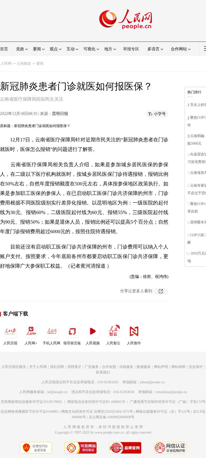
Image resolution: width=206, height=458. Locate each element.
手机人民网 (51, 343)
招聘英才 (74, 367)
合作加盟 (109, 367)
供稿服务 (126, 367)
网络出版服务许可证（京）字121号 (163, 411)
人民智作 (134, 343)
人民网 (6, 63)
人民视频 (93, 343)
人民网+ (31, 343)
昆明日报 (60, 113)
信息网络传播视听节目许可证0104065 (30, 411)
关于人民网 (38, 367)
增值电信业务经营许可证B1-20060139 (96, 402)
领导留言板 (72, 343)
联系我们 (103, 372)
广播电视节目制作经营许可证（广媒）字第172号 (167, 402)
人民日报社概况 (13, 367)
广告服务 (92, 367)
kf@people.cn (57, 392)
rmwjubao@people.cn (171, 392)
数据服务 (144, 367)
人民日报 (10, 343)
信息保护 (196, 367)
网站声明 (161, 367)
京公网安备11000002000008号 (111, 417)
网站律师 (178, 367)
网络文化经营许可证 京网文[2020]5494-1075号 (97, 411)
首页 (4, 49)
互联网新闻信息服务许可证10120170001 (31, 402)
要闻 (39, 63)
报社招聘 (57, 367)
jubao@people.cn (152, 382)
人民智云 (113, 343)
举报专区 (131, 49)
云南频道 (24, 63)
